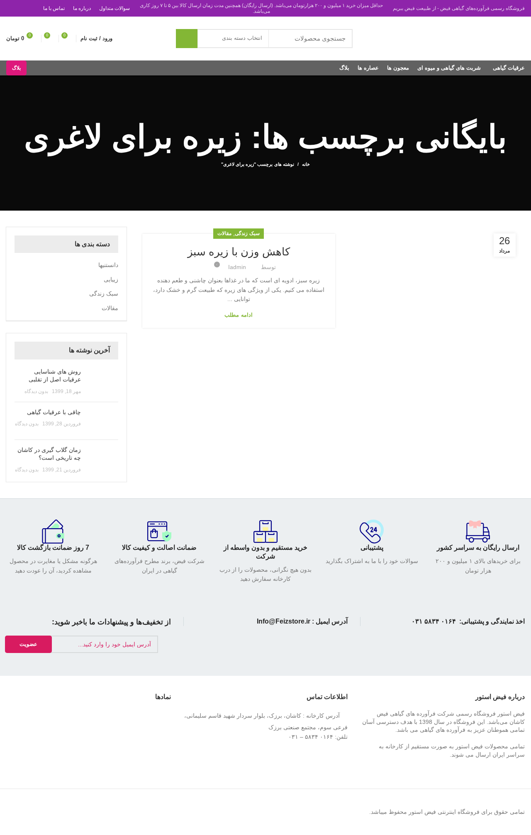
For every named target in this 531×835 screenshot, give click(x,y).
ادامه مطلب (238, 315)
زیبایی (111, 279)
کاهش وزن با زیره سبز (239, 251)
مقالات (224, 233)
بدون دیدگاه (36, 391)
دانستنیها (108, 265)
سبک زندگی (247, 233)
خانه (306, 164)
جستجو (186, 38)
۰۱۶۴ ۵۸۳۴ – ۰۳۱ (310, 736)
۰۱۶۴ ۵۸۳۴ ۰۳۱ (434, 621)
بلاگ (16, 68)
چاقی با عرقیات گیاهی (54, 412)
